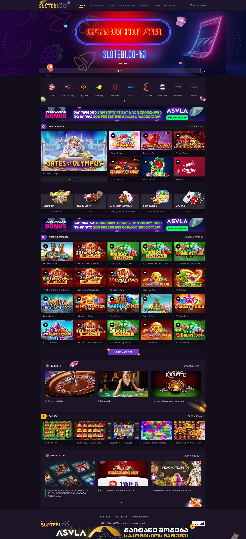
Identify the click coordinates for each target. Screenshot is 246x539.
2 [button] (124, 64)
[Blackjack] (123, 384)
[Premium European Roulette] (176, 384)
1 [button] (119, 64)
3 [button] (75, 179)
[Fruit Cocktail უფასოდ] (156, 175)
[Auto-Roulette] (70, 384)
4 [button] (78, 179)
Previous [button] (6, 43)
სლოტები (96, 5)
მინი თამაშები (127, 5)
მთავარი (81, 5)
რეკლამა (121, 516)
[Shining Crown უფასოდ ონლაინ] (189, 149)
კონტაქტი (104, 516)
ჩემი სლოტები (199, 5)
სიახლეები (170, 5)
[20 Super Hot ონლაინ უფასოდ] (124, 175)
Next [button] (240, 43)
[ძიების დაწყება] (203, 70)
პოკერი (144, 5)
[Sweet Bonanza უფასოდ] (124, 149)
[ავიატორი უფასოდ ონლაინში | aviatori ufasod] (189, 175)
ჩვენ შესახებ (140, 516)
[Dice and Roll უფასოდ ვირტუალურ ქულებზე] (156, 149)
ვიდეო (157, 5)
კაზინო (111, 5)
